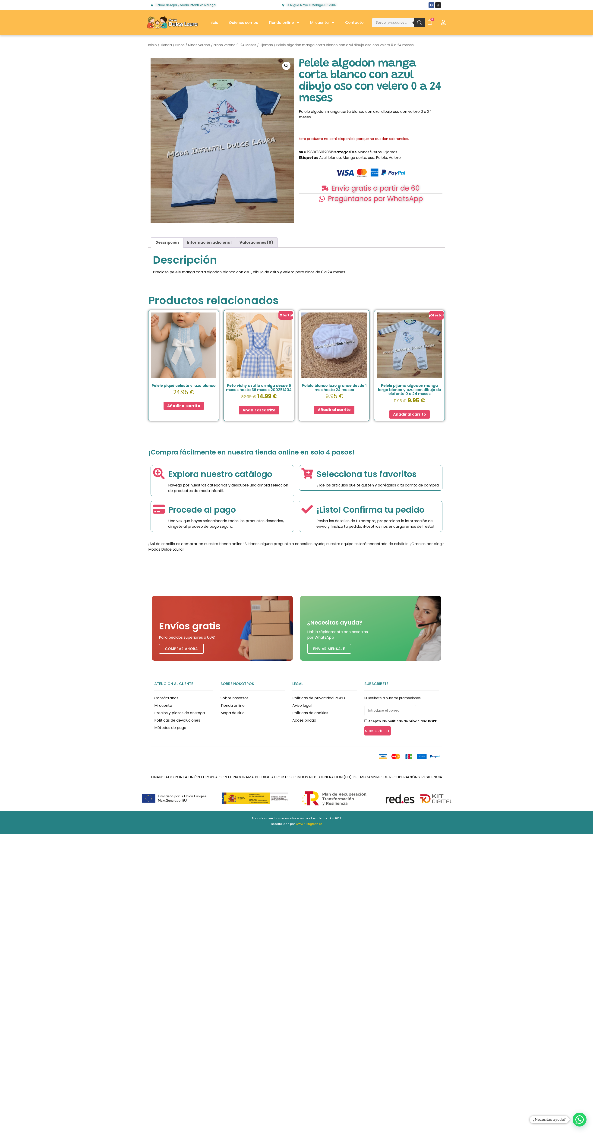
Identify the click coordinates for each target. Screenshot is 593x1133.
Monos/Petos (369, 152)
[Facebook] (431, 5)
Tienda (166, 45)
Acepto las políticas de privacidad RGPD (403, 721)
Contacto (354, 22)
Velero (395, 157)
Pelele (381, 157)
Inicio (213, 22)
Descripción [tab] (167, 242)
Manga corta (354, 157)
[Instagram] (438, 5)
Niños (180, 45)
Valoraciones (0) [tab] (256, 242)
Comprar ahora (181, 648)
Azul (323, 157)
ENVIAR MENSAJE (329, 648)
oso (371, 157)
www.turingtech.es (309, 824)
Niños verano (199, 45)
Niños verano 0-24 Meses (235, 45)
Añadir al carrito (183, 405)
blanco (334, 157)
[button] (286, 66)
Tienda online (281, 22)
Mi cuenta (319, 22)
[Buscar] (419, 22)
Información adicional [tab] (209, 242)
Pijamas (266, 45)
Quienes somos (243, 22)
